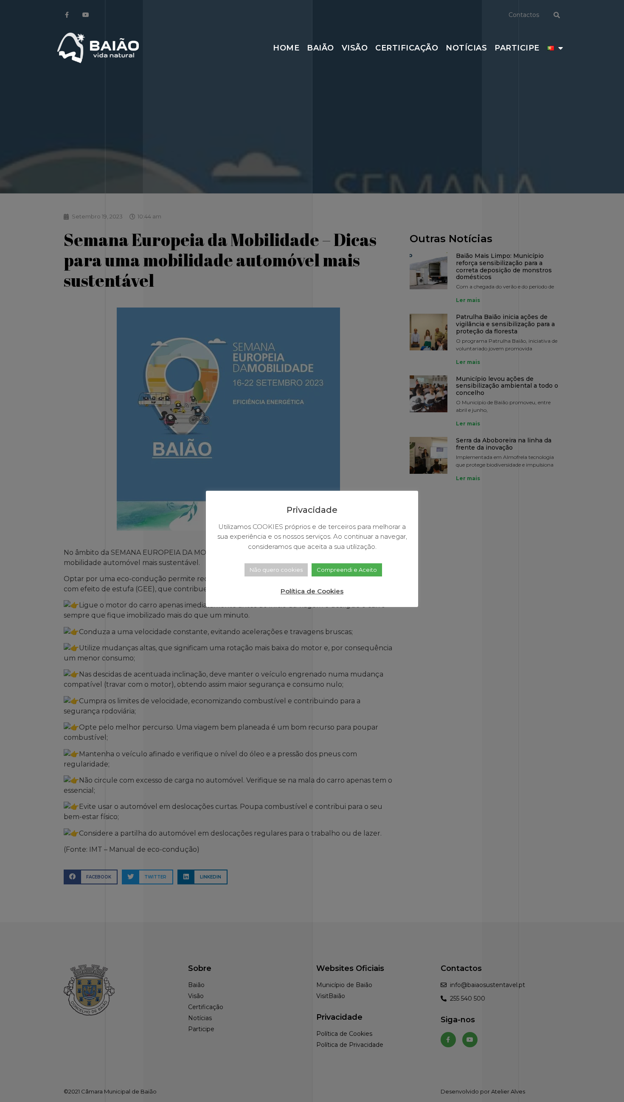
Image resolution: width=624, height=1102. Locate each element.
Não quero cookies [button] (276, 569)
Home (286, 48)
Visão (355, 48)
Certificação (406, 48)
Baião (320, 48)
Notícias (466, 48)
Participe (517, 48)
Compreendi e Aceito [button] (347, 569)
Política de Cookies (312, 591)
